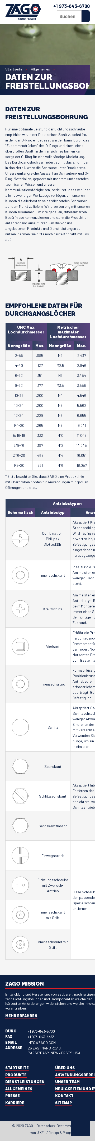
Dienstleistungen (25, 1082)
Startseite (13, 69)
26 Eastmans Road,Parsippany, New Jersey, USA (54, 1050)
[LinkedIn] (16, 1133)
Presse (12, 1096)
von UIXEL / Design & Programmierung (59, 1132)
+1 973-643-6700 (71, 6)
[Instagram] (21, 1133)
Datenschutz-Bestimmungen (58, 1126)
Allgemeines (40, 69)
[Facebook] (7, 1133)
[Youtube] (26, 1133)
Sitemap (63, 1103)
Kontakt (64, 1096)
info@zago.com (42, 1042)
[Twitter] (11, 1133)
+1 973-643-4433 (41, 1036)
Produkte (16, 1075)
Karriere (14, 1103)
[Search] (86, 16)
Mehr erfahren (21, 1016)
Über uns (65, 1068)
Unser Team (67, 1082)
